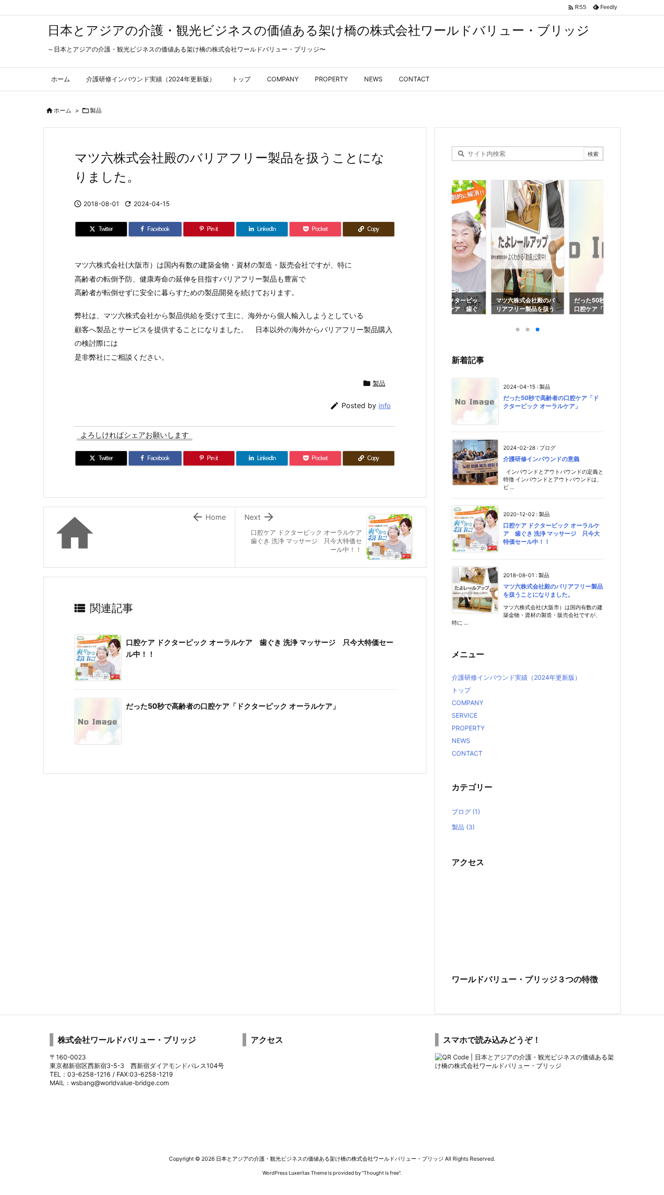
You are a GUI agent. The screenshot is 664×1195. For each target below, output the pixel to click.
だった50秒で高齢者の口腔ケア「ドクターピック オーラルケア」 (233, 705)
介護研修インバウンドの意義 (541, 458)
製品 (96, 110)
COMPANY (467, 702)
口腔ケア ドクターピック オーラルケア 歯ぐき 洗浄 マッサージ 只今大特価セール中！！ (551, 533)
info (385, 405)
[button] (467, 242)
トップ (461, 690)
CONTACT (467, 753)
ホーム (62, 110)
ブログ (466, 811)
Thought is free (381, 1173)
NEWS (461, 740)
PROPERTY (468, 728)
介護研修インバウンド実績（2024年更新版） (516, 677)
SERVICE (464, 715)
